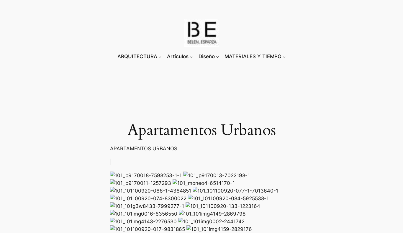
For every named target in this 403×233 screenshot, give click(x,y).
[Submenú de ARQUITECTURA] (159, 56)
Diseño (207, 56)
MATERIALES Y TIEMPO (253, 56)
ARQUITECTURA (137, 56)
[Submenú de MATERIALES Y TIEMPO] (284, 56)
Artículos (178, 56)
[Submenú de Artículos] (191, 56)
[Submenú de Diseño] (217, 56)
